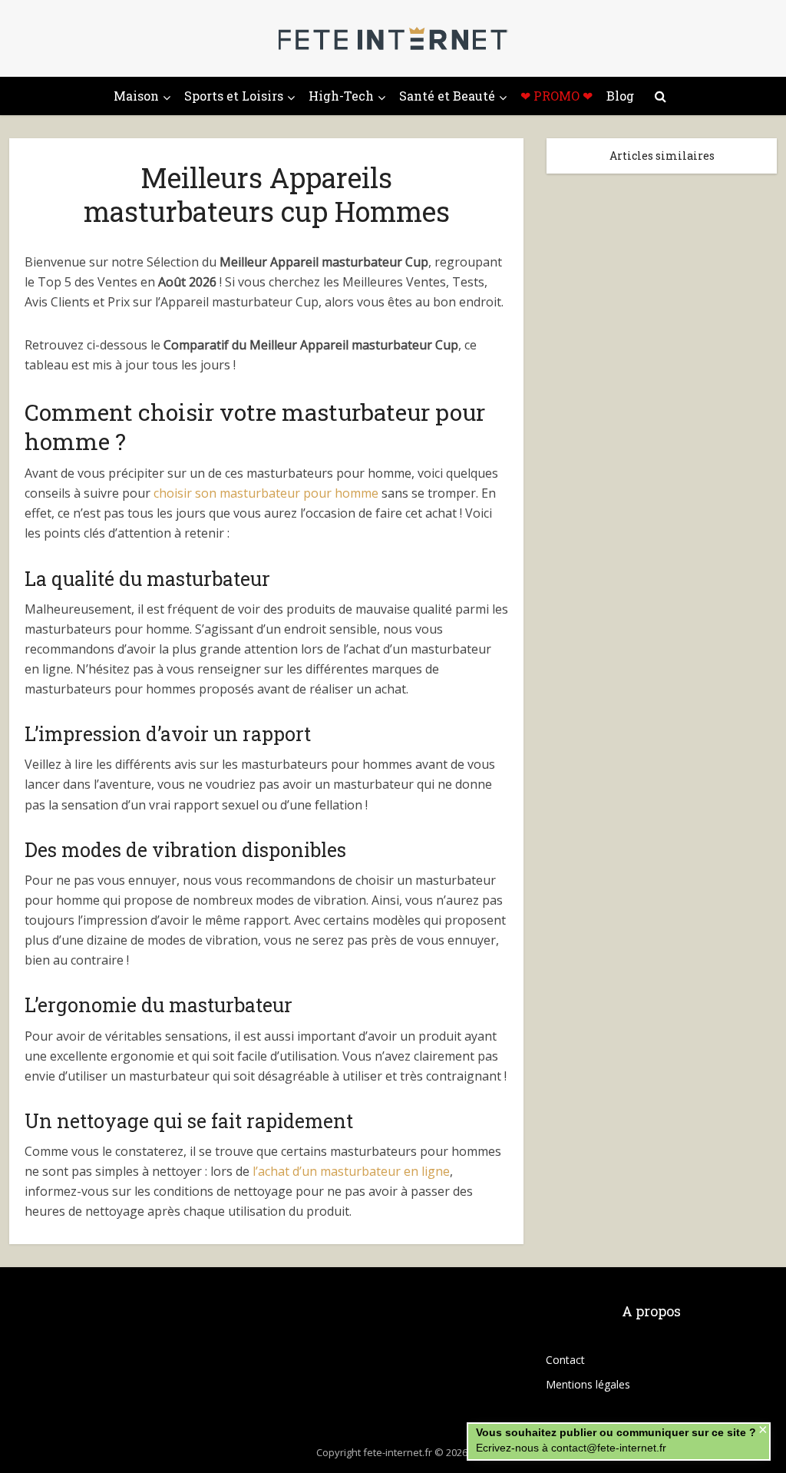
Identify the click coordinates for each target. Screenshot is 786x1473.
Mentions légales (588, 1384)
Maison (136, 96)
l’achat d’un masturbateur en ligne (351, 1171)
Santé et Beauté (447, 96)
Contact (565, 1359)
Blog (620, 96)
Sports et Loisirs (233, 96)
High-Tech (341, 96)
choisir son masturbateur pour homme (266, 493)
